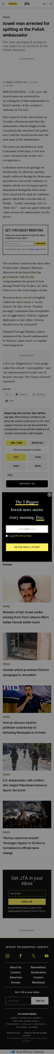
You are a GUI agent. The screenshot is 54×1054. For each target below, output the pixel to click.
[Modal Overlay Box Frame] (27, 527)
